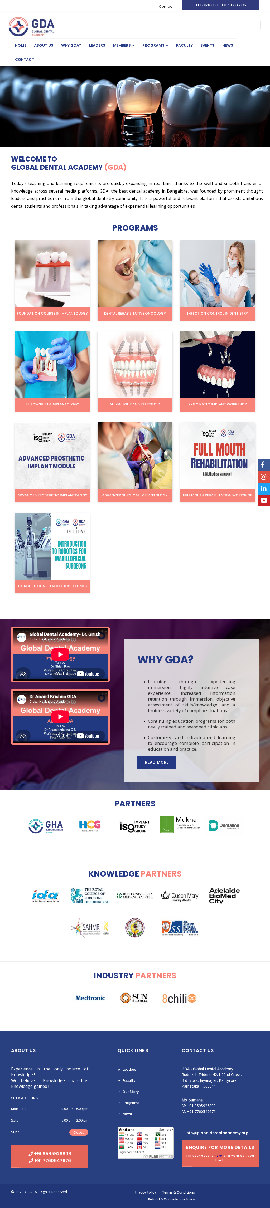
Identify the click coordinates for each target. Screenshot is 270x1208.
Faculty (184, 45)
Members (122, 45)
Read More (157, 762)
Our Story (130, 1091)
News (227, 45)
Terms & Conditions (178, 1192)
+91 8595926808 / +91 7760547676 (220, 5)
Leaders (97, 45)
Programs (153, 45)
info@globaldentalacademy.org (217, 1133)
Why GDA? (71, 45)
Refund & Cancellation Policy (171, 1199)
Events (207, 45)
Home (20, 45)
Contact (166, 6)
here (218, 1155)
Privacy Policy (145, 1192)
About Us (43, 45)
